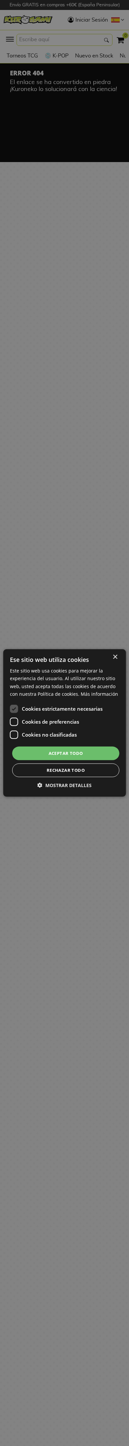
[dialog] (64, 723)
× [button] (114, 657)
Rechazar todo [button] (66, 770)
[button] (64, 785)
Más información (99, 693)
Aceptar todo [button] (66, 753)
